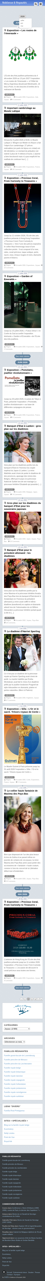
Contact (10, 1274)
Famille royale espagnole (14, 1080)
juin (22, 23)
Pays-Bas (35, 620)
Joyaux (6, 99)
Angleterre (29, 698)
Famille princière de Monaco (15, 1060)
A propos (17, 1274)
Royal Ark (8, 1141)
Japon (35, 492)
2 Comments (8, 349)
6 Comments (16, 99)
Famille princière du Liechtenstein (18, 1064)
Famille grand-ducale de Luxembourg (19, 1056)
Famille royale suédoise (14, 1096)
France (37, 167)
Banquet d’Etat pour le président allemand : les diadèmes (18, 553)
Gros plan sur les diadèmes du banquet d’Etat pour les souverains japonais (22, 506)
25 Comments (15, 541)
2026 (22, 16)
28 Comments (10, 623)
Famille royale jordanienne (15, 1088)
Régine (8, 97)
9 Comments (8, 980)
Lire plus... (9, 94)
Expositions (30, 97)
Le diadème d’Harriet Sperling (23, 631)
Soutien (31, 1272)
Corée (28, 780)
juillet (22, 20)
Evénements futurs (20, 1272)
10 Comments (8, 268)
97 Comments (10, 700)
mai (22, 26)
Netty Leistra (9, 1133)
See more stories (22, 356)
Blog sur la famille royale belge (16, 1125)
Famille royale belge (12, 1068)
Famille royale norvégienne (15, 1092)
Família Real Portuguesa (14, 1111)
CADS (6, 1277)
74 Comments (17, 494)
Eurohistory (8, 1129)
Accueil (9, 1272)
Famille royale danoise (13, 1076)
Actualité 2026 (21, 97)
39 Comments (17, 169)
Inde (36, 97)
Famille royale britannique (14, 1072)
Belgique (29, 492)
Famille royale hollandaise (15, 1084)
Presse (37, 1272)
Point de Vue (9, 1137)
